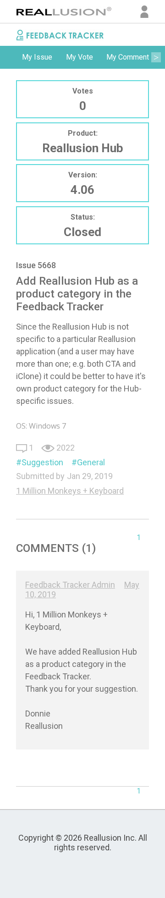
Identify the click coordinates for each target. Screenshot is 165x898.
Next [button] (155, 57)
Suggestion (42, 462)
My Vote (79, 57)
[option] (37, 57)
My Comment (127, 57)
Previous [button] (9, 57)
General (91, 462)
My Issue (37, 57)
